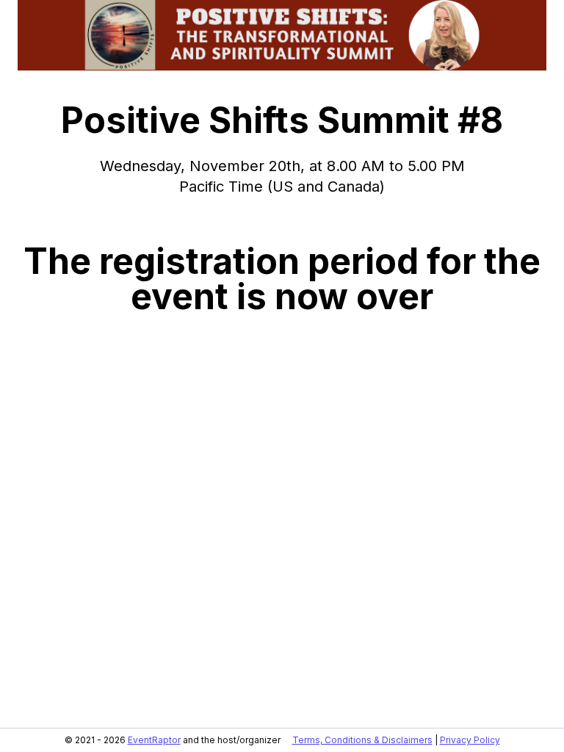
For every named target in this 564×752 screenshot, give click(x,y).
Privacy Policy (470, 739)
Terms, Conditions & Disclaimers (362, 739)
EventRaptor (154, 739)
